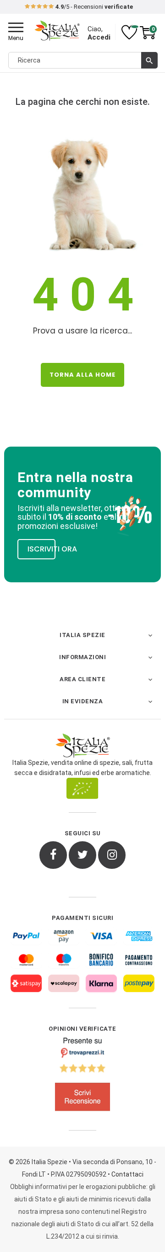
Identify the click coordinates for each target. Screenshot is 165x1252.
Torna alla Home (83, 374)
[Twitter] (82, 855)
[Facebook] (53, 855)
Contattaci (127, 1174)
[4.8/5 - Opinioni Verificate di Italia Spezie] (82, 1076)
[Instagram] (112, 855)
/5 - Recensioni (94, 6)
